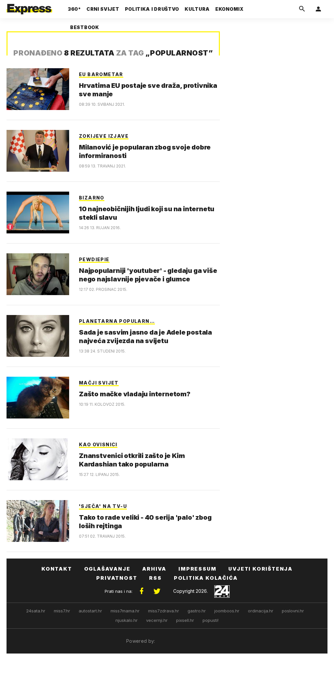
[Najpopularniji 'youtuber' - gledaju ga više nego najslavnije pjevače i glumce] (38, 274)
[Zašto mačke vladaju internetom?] (38, 397)
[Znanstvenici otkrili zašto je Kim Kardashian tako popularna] (38, 459)
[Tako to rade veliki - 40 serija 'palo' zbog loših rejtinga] (38, 521)
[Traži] (302, 9)
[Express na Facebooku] (141, 591)
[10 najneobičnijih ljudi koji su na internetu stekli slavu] (38, 212)
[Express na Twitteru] (156, 591)
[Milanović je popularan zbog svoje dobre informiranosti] (38, 151)
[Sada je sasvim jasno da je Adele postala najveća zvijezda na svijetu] (38, 336)
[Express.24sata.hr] (29, 7)
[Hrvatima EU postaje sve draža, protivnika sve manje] (38, 89)
